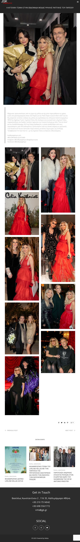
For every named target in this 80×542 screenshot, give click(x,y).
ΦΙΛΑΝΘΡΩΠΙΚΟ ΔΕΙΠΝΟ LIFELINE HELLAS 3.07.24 (14, 480)
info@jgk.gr (41, 509)
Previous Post (12, 430)
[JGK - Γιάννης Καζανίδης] (6, 3)
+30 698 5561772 (41, 506)
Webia (46, 538)
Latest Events (12, 476)
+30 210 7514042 (41, 502)
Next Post (69, 430)
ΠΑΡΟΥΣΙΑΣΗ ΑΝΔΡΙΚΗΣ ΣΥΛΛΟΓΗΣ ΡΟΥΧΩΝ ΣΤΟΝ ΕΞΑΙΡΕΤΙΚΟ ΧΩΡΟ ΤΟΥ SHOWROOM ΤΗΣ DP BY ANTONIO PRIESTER (63, 477)
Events (6, 476)
